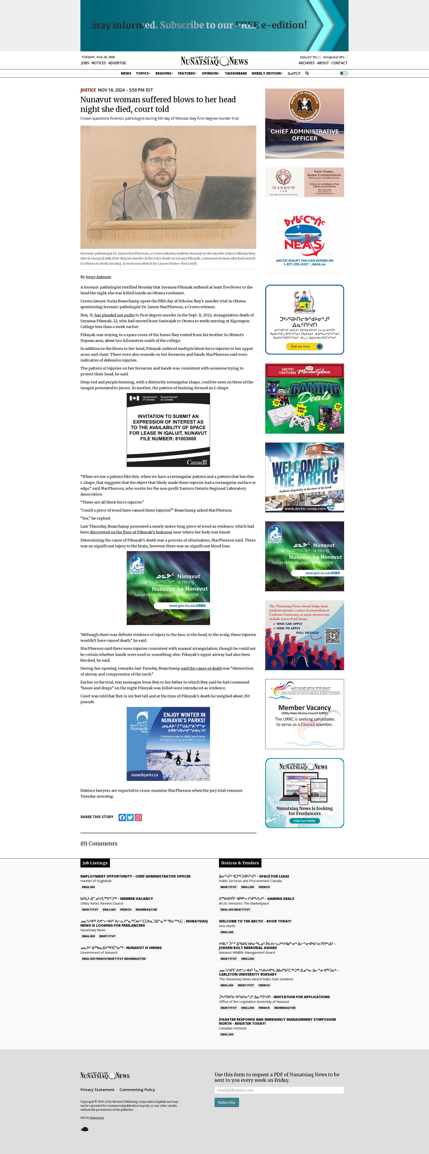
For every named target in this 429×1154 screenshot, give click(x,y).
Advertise (117, 63)
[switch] (344, 73)
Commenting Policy (137, 1089)
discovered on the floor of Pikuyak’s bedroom (131, 532)
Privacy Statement (97, 1089)
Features (186, 73)
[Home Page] (214, 60)
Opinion (210, 73)
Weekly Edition (266, 73)
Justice (88, 90)
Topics (142, 73)
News (126, 73)
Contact (339, 63)
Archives (307, 63)
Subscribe (227, 1102)
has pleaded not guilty (115, 315)
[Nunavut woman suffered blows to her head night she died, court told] (168, 187)
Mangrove (97, 1117)
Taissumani (236, 73)
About (323, 63)
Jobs (85, 63)
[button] (84, 1128)
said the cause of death (201, 668)
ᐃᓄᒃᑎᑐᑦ (294, 73)
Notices (99, 63)
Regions (163, 73)
